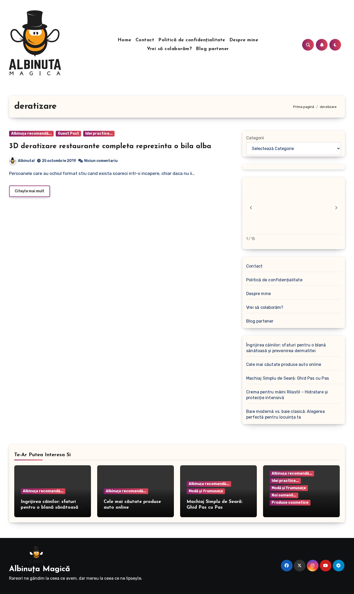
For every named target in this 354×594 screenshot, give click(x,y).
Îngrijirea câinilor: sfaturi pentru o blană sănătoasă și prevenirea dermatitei (286, 348)
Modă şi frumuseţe (206, 491)
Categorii (255, 137)
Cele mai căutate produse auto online (283, 364)
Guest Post (68, 133)
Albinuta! (26, 161)
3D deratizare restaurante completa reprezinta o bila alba (110, 146)
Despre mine (243, 40)
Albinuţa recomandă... (31, 133)
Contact (145, 40)
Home (124, 40)
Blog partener (212, 49)
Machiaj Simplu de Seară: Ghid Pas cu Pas (287, 378)
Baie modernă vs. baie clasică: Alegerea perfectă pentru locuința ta (285, 414)
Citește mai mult (29, 191)
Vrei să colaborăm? (169, 49)
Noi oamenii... (284, 495)
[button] (336, 208)
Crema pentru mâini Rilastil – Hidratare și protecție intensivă (287, 395)
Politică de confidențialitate (191, 40)
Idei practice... (98, 133)
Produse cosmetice (290, 502)
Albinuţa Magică (39, 569)
